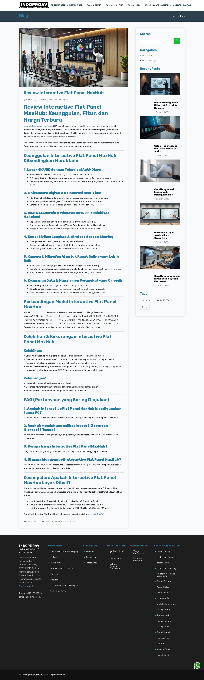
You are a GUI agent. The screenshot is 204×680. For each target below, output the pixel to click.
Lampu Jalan (115, 559)
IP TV (72, 521)
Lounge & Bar (163, 598)
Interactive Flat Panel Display (64, 551)
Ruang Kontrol (163, 610)
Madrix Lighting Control (117, 552)
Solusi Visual (74, 5)
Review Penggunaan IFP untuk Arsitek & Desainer (166, 105)
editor (29, 99)
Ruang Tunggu (164, 581)
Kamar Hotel (163, 587)
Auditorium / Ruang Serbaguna (166, 575)
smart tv (49, 521)
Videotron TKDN (58, 591)
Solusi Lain (134, 5)
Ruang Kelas (163, 627)
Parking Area (163, 638)
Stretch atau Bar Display (62, 568)
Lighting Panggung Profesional (115, 566)
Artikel (177, 5)
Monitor (54, 580)
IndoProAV (98, 514)
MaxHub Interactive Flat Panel (38, 125)
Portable (90, 551)
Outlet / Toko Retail (166, 604)
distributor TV (61, 521)
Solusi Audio (94, 5)
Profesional (91, 563)
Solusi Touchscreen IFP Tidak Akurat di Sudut (166, 149)
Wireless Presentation (139, 559)
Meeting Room (163, 649)
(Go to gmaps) (26, 586)
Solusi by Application (157, 5)
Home (174, 16)
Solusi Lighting (114, 5)
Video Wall (55, 563)
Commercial (91, 557)
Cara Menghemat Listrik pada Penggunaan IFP (164, 192)
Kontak (187, 5)
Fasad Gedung (164, 551)
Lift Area (161, 644)
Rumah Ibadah (163, 632)
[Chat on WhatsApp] (197, 666)
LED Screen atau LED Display (64, 585)
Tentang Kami (58, 5)
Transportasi (163, 615)
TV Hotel (54, 574)
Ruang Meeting (164, 621)
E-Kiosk (53, 557)
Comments (63, 99)
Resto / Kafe (162, 593)
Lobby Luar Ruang (165, 557)
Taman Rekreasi (164, 563)
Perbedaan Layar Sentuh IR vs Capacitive (164, 235)
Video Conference (138, 552)
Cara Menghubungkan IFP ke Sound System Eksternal (167, 279)
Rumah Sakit (163, 655)
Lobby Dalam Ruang (166, 568)
